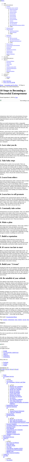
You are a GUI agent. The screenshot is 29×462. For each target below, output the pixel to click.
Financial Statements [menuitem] (11, 407)
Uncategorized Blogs (11, 317)
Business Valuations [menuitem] (11, 424)
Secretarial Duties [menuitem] (10, 427)
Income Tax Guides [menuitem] (15, 391)
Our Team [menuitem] (9, 447)
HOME (5, 351)
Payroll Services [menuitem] (10, 416)
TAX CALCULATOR (9, 82)
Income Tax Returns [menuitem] (15, 392)
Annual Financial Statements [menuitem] (17, 411)
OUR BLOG (6, 357)
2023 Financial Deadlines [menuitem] (12, 452)
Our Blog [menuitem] (5, 456)
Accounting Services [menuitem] (8, 377)
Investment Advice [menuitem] (11, 431)
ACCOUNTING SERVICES (10, 352)
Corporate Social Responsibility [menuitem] (14, 450)
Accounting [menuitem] (9, 380)
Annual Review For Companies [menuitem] (14, 429)
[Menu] (0, 372)
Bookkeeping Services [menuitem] (12, 405)
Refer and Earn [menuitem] (10, 444)
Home (1, 85)
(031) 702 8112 (7, 81)
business (5, 319)
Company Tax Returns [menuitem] (15, 388)
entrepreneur (11, 319)
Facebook (5, 362)
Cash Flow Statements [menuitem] (15, 412)
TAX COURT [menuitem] (7, 435)
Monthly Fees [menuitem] (9, 451)
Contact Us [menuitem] (6, 454)
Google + (5, 363)
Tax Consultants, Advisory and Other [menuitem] (15, 383)
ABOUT (5, 354)
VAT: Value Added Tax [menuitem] (16, 401)
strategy (20, 319)
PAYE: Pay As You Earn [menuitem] (16, 419)
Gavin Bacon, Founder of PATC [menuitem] (14, 448)
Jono (16, 97)
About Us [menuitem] (5, 439)
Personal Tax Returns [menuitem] (15, 395)
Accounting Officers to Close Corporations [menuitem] (17, 425)
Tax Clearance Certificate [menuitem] (16, 399)
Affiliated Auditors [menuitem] (11, 432)
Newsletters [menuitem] (9, 460)
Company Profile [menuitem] (10, 445)
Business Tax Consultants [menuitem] (16, 386)
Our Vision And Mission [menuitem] (12, 442)
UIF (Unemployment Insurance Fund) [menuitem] (19, 422)
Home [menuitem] (4, 375)
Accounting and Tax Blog (11, 85)
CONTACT (6, 355)
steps (16, 319)
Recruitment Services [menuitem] (8, 437)
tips (28, 319)
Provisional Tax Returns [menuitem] (16, 396)
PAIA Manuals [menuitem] (10, 428)
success (24, 319)
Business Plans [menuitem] (10, 414)
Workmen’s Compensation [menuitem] (13, 434)
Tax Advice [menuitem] (13, 398)
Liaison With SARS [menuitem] (15, 393)
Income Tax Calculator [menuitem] (15, 389)
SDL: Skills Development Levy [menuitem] (18, 421)
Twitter (5, 365)
